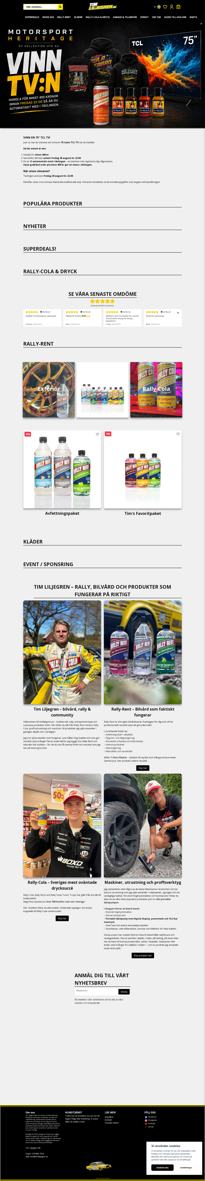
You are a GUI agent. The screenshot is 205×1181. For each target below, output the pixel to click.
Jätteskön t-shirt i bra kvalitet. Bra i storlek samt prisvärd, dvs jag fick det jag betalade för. (82, 318)
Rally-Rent (64, 17)
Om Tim (156, 17)
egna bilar (41, 747)
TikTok (151, 1126)
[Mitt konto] (171, 7)
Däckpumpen (111, 934)
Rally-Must (40, 894)
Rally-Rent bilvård (83, 725)
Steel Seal (111, 925)
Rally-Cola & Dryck (98, 17)
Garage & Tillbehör (125, 17)
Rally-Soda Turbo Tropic (63, 894)
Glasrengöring (113, 747)
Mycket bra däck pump (115, 316)
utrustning (31, 1128)
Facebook (152, 1116)
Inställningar (186, 1167)
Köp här (143, 768)
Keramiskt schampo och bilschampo (124, 741)
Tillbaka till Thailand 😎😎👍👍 (38, 316)
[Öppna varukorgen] (178, 7)
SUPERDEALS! (32, 17)
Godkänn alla (162, 1167)
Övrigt (144, 17)
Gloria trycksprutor (116, 915)
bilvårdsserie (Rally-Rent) (52, 1124)
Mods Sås (48, 17)
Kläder (78, 17)
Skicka (124, 991)
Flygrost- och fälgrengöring (120, 737)
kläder (51, 1126)
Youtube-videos (112, 1122)
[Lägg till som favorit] (165, 7)
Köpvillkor (109, 1117)
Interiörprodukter (115, 744)
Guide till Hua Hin (175, 17)
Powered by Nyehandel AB (103, 1178)
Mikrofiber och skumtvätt (119, 751)
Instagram (152, 1120)
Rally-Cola (28, 894)
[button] (159, 6)
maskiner (56, 728)
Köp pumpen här (143, 955)
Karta (193, 17)
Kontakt (108, 1120)
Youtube (151, 1123)
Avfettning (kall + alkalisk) (119, 734)
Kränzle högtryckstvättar (119, 912)
